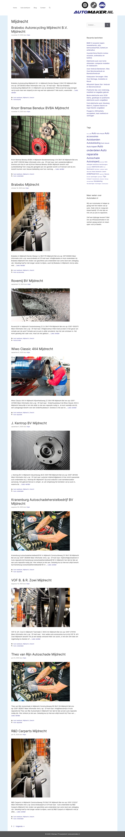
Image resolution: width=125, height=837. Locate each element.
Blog (35, 8)
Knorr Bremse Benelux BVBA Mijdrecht (40, 108)
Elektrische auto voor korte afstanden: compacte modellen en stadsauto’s (98, 63)
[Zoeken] (107, 25)
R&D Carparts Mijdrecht (29, 731)
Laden (106, 169)
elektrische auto (97, 167)
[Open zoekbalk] (49, 7)
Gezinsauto (90, 169)
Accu (88, 133)
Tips (104, 176)
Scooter (89, 176)
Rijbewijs (106, 174)
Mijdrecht (26, 97)
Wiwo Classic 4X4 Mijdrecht (32, 349)
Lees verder (59, 169)
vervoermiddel (90, 181)
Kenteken (97, 169)
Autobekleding (94, 143)
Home (15, 8)
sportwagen (94, 176)
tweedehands (95, 179)
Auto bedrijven (25, 8)
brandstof (89, 167)
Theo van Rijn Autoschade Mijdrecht (38, 654)
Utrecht (31, 97)
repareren (101, 174)
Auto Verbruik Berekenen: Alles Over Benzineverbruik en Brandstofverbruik (98, 71)
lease (93, 171)
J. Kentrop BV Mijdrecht (29, 423)
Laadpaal (102, 169)
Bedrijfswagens (103, 164)
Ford (104, 167)
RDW (97, 174)
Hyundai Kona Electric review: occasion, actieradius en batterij (97, 55)
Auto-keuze (100, 133)
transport (89, 179)
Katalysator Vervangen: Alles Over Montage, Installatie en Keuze (97, 79)
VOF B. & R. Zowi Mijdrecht (31, 580)
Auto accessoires (18, 272)
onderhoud (91, 174)
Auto (94, 133)
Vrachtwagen (98, 183)
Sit (52, 834)
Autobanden (93, 139)
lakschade (89, 171)
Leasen (104, 171)
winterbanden (105, 183)
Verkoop (106, 179)
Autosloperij (17, 99)
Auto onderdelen (18, 176)
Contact (42, 8)
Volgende (20, 826)
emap (55, 834)
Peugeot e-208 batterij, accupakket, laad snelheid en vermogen (97, 113)
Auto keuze (105, 143)
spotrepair (100, 176)
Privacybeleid (62, 834)
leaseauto (98, 171)
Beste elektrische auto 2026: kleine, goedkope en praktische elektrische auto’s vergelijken (98, 97)
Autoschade (17, 340)
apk (90, 133)
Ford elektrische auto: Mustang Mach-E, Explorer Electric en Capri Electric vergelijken (98, 105)
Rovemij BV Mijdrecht (27, 281)
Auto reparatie (17, 414)
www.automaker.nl (74, 834)
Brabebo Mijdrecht (25, 184)
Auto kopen (92, 146)
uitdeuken (102, 179)
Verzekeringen (90, 183)
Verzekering (98, 181)
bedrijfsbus (96, 164)
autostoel (102, 162)
